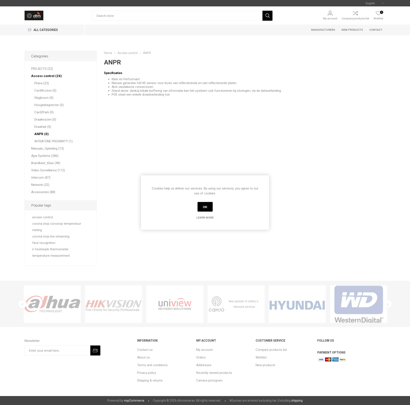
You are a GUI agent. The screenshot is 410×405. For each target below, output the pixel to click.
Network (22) (40, 185)
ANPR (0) (41, 134)
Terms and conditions (152, 365)
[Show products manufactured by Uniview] (174, 304)
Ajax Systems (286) (45, 156)
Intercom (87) (40, 177)
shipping (297, 400)
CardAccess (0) (45, 90)
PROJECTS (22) (42, 69)
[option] (52, 304)
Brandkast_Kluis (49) (45, 163)
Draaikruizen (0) (45, 119)
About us (143, 357)
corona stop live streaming (50, 236)
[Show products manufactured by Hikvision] (113, 304)
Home (108, 53)
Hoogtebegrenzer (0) (49, 105)
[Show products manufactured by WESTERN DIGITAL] (358, 304)
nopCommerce (134, 400)
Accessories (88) (43, 192)
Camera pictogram (209, 380)
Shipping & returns (150, 380)
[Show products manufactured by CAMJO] (236, 304)
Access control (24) (46, 76)
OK (205, 206)
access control (42, 217)
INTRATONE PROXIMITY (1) (53, 141)
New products (265, 365)
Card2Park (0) (44, 112)
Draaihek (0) (42, 127)
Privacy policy (146, 373)
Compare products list (355, 18)
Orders (201, 357)
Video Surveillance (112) (48, 170)
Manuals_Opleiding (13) (47, 148)
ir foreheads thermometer (50, 249)
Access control (128, 53)
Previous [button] (22, 304)
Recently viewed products (214, 373)
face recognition (43, 243)
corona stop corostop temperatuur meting (56, 227)
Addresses (203, 365)
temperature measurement (51, 256)
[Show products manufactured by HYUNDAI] (297, 304)
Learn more (205, 217)
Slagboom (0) (43, 98)
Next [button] (387, 304)
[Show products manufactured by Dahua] (52, 304)
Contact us (145, 350)
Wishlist (261, 357)
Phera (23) (41, 83)
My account (330, 18)
